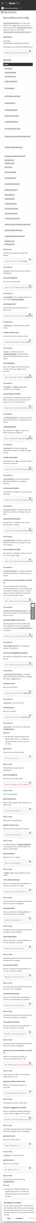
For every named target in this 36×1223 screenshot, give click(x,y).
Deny (9, 1218)
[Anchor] (13, 37)
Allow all (32, 1218)
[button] (33, 611)
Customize (19, 1218)
